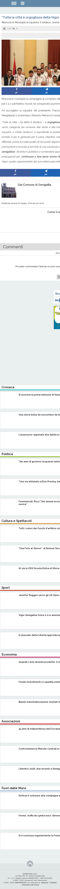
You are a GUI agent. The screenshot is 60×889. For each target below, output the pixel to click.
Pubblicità (53, 882)
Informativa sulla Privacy (30, 885)
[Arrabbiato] (15, 221)
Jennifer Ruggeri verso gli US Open (39, 595)
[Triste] (46, 221)
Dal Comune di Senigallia (34, 184)
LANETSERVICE (20, 882)
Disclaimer (44, 882)
